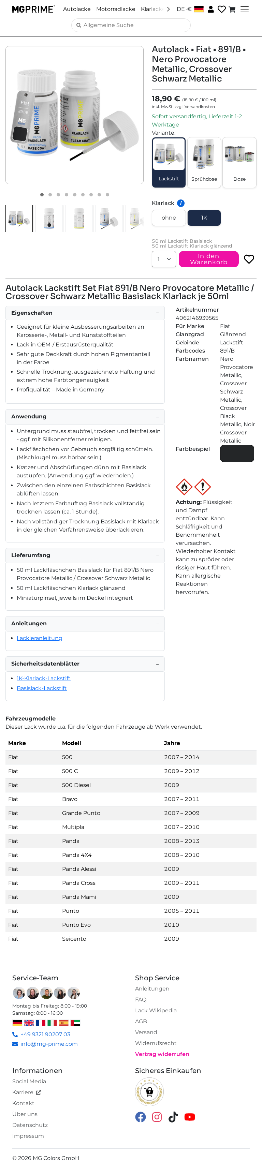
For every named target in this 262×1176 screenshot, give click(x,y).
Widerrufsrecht (156, 1043)
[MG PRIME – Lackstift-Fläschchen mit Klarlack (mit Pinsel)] (139, 218)
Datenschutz (30, 1125)
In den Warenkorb (209, 259)
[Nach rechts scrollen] (168, 8)
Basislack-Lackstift (42, 688)
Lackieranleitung (39, 638)
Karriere (22, 1092)
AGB (141, 1021)
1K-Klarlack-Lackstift (44, 678)
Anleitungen (152, 988)
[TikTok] (173, 1116)
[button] (74, 115)
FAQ (140, 999)
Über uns (25, 1114)
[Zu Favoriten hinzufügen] (249, 259)
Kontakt (23, 1103)
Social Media (29, 1081)
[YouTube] (189, 1116)
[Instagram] (156, 1116)
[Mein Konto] (210, 9)
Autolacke (77, 9)
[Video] (107, 195)
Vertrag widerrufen (162, 1054)
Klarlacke (153, 9)
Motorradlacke (115, 9)
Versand (146, 1032)
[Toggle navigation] (244, 9)
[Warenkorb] (232, 9)
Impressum (28, 1136)
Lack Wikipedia (156, 1010)
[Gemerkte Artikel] (221, 9)
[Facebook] (140, 1116)
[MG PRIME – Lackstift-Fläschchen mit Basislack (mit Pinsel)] (109, 218)
